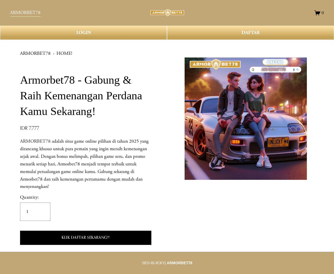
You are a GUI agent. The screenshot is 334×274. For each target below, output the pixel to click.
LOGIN (83, 33)
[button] (85, 238)
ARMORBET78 (35, 53)
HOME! (64, 53)
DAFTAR (251, 33)
